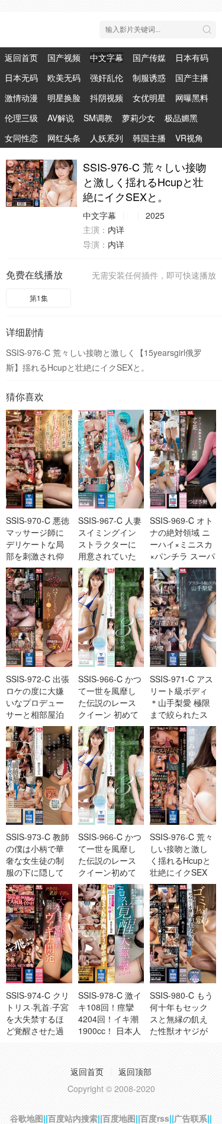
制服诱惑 (149, 77)
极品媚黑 (181, 117)
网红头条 (64, 137)
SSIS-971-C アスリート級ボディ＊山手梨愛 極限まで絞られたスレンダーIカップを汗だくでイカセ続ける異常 (181, 714)
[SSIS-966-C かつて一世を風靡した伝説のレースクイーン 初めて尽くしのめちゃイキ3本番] (111, 617)
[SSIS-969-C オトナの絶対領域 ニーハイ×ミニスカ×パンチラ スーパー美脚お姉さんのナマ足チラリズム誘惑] (183, 459)
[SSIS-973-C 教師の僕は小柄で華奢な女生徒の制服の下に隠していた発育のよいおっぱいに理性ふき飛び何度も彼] (39, 775)
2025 (155, 215)
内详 (116, 229)
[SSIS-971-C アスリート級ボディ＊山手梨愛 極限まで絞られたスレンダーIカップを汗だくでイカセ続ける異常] (183, 617)
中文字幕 (106, 57)
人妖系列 (106, 137)
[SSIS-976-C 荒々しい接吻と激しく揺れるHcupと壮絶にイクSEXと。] (41, 184)
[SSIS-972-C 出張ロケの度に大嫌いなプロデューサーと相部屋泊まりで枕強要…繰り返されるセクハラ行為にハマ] (39, 617)
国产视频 (64, 57)
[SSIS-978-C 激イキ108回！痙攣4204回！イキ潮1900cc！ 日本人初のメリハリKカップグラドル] (111, 933)
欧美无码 (64, 77)
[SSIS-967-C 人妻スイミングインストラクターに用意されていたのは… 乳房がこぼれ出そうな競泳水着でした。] (111, 459)
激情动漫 (21, 97)
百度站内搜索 (73, 1118)
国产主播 (191, 77)
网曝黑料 (191, 97)
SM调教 (97, 117)
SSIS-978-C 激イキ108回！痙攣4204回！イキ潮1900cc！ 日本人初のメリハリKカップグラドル (109, 1024)
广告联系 (190, 1118)
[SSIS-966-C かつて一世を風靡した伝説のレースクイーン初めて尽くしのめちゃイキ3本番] (111, 775)
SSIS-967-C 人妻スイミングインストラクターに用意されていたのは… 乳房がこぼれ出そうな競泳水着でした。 (109, 555)
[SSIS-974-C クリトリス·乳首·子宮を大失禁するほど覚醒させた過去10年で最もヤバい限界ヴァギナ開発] (39, 933)
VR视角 (189, 137)
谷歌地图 (26, 1118)
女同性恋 (21, 137)
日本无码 (21, 77)
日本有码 (191, 57)
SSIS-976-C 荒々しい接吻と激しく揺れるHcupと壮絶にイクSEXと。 (181, 860)
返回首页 (21, 57)
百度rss (154, 1118)
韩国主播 (149, 137)
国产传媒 (149, 57)
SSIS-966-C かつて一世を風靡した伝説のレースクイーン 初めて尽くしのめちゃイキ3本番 (109, 708)
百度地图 (119, 1118)
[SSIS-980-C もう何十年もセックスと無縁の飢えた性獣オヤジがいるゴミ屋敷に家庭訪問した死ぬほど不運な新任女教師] (183, 933)
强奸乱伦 (106, 77)
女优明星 (149, 97)
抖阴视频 (106, 97)
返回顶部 (135, 1071)
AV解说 (60, 117)
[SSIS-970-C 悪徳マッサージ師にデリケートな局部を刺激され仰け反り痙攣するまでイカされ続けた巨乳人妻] (39, 459)
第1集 (39, 298)
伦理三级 (21, 117)
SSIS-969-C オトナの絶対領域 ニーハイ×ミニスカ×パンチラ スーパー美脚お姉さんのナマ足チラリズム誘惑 (182, 555)
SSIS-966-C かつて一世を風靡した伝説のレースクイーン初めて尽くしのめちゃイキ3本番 (109, 866)
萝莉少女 (138, 117)
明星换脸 (64, 97)
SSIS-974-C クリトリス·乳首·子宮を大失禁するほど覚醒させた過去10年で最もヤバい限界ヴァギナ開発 (37, 1030)
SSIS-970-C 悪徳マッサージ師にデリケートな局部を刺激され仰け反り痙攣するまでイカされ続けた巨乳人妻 (37, 555)
